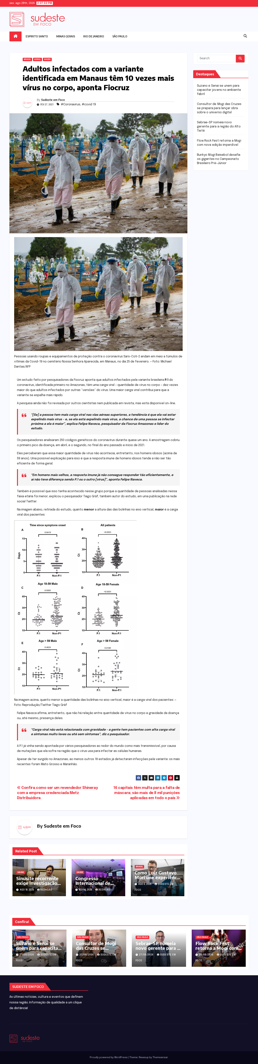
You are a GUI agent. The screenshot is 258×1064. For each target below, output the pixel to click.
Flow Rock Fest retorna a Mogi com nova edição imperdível (216, 950)
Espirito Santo (37, 36)
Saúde (47, 59)
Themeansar (160, 1057)
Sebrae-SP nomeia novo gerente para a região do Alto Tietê (219, 126)
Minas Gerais (65, 36)
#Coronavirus (70, 104)
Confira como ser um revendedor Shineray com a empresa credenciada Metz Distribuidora (57, 793)
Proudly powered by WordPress (109, 1057)
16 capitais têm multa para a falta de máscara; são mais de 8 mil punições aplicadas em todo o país (146, 793)
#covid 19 (89, 104)
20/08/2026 (206, 955)
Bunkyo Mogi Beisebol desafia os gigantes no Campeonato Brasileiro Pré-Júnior (218, 159)
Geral (37, 59)
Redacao (46, 890)
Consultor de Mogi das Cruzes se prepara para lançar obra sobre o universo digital (219, 108)
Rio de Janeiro (93, 36)
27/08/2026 (27, 955)
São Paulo (119, 36)
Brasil (27, 59)
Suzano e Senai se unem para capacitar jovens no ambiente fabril (219, 90)
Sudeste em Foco (53, 99)
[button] (245, 36)
